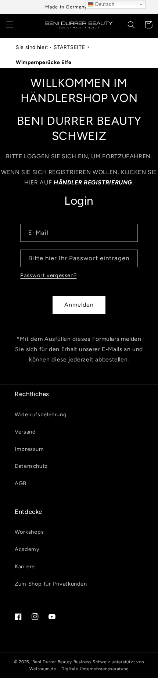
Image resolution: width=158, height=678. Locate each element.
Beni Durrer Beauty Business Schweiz (71, 661)
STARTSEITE (69, 47)
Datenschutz (31, 466)
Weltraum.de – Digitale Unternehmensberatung (79, 668)
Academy (27, 549)
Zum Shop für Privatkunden (51, 583)
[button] (9, 24)
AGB (20, 483)
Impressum (29, 449)
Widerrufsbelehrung (41, 414)
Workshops (29, 532)
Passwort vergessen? (48, 275)
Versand (25, 431)
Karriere (25, 566)
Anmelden (79, 304)
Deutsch (104, 4)
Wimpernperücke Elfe (44, 62)
